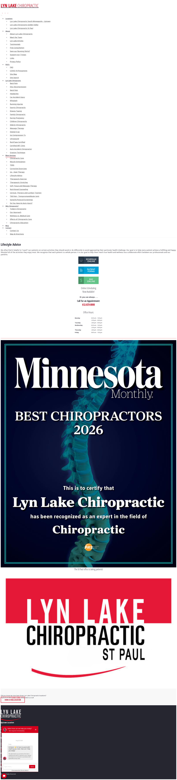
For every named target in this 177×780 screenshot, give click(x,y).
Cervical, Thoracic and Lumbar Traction (25, 193)
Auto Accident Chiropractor (21, 149)
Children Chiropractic (18, 121)
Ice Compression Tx (18, 135)
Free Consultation (17, 48)
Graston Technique (17, 152)
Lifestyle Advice (16, 175)
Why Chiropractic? (12, 206)
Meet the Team (16, 37)
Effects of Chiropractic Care (21, 219)
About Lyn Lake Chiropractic (21, 34)
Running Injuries (16, 104)
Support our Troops (18, 55)
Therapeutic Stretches (19, 182)
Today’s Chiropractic (18, 209)
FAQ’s (7, 65)
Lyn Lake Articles (16, 41)
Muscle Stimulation (17, 162)
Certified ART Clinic (17, 146)
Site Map (13, 74)
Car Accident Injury (17, 97)
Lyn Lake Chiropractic (13, 81)
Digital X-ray (15, 132)
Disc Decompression (18, 87)
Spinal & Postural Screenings (21, 200)
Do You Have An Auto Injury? (21, 203)
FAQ (11, 67)
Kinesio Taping (16, 111)
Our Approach (15, 212)
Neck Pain (14, 90)
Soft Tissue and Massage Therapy (23, 186)
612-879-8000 (88, 304)
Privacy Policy (15, 61)
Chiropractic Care (17, 158)
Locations (9, 19)
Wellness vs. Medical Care (20, 216)
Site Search (14, 77)
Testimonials (15, 44)
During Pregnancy (17, 118)
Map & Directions (17, 234)
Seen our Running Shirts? (20, 51)
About (8, 31)
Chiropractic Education (19, 223)
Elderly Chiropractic (18, 125)
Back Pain (14, 83)
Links (12, 58)
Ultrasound (14, 139)
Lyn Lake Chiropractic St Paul (21, 28)
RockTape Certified (17, 142)
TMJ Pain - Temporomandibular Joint (24, 196)
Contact (8, 228)
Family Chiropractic (17, 114)
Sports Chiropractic (18, 107)
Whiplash (13, 100)
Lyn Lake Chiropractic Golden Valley (24, 25)
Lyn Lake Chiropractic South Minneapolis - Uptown (30, 21)
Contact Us (14, 230)
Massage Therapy (17, 128)
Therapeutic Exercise (18, 179)
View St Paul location (13, 700)
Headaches (14, 94)
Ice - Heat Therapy (17, 172)
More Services (11, 155)
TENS (12, 165)
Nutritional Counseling (19, 189)
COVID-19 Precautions (18, 71)
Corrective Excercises (18, 168)
